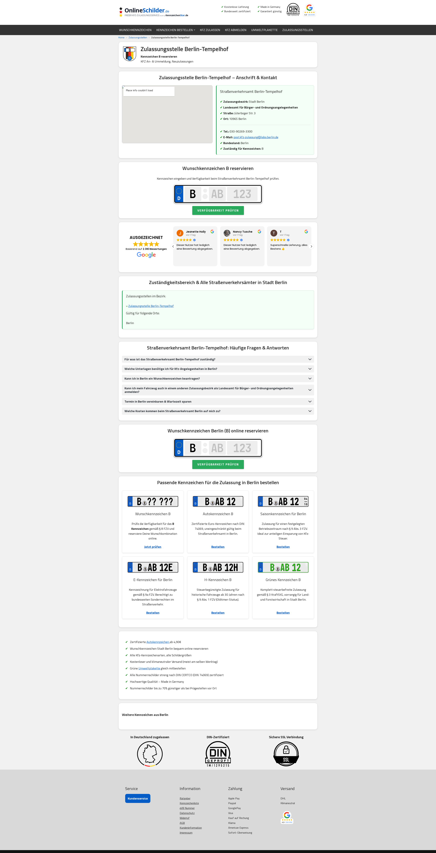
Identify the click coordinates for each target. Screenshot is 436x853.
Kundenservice (138, 798)
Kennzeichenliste (189, 803)
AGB (182, 823)
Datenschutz (187, 813)
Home (121, 37)
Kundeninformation (191, 828)
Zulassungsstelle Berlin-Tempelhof (151, 306)
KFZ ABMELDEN (235, 30)
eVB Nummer (187, 808)
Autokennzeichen (158, 642)
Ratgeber (185, 798)
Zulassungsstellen (138, 37)
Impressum (186, 833)
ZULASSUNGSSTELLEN (297, 30)
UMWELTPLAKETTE (264, 30)
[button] (194, 30)
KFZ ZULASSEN (210, 30)
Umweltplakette (149, 668)
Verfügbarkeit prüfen (218, 210)
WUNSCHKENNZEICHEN (135, 30)
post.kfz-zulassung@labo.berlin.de (255, 137)
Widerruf (185, 818)
